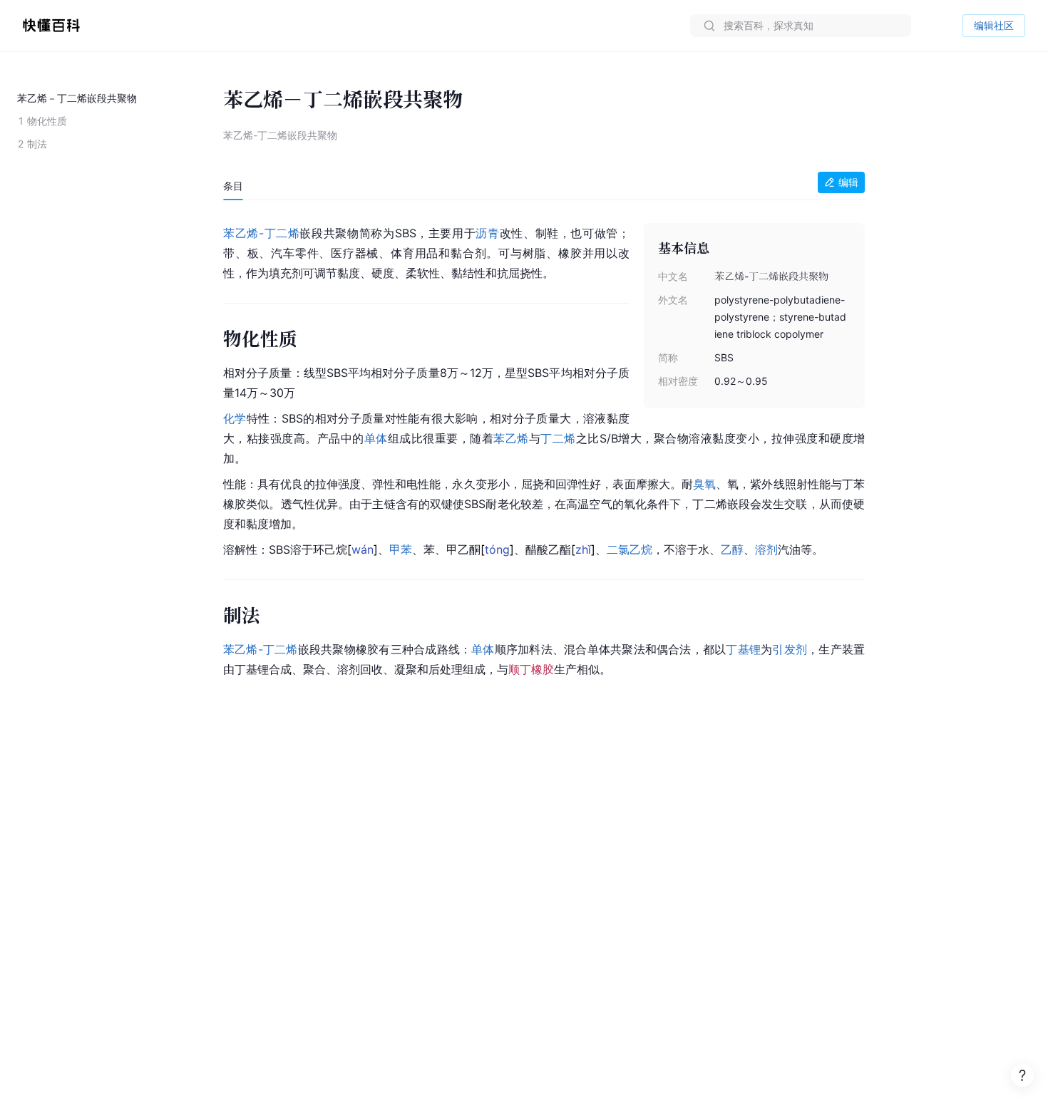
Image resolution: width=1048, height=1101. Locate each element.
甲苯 (400, 549)
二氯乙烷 (629, 549)
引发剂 (789, 649)
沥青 (487, 233)
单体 (376, 438)
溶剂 (766, 549)
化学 (235, 418)
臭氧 (704, 484)
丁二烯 (282, 233)
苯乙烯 (510, 438)
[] (362, 549)
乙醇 (732, 549)
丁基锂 (743, 649)
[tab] (233, 186)
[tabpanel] (544, 449)
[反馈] (1022, 1075)
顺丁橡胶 (531, 669)
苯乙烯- (243, 233)
